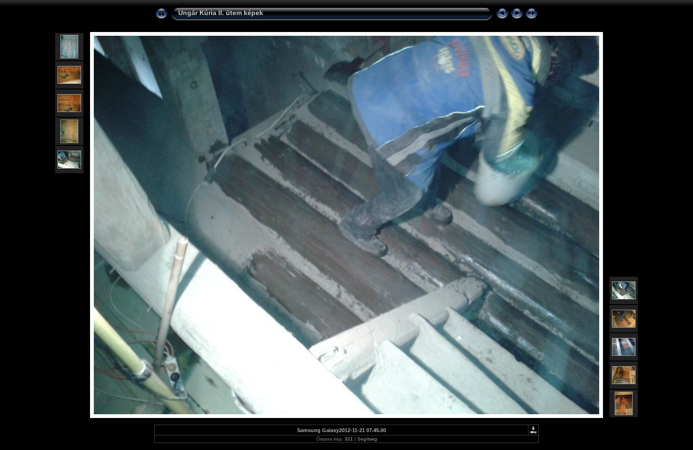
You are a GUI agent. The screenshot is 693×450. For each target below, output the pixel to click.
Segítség (367, 439)
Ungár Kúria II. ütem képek (220, 12)
